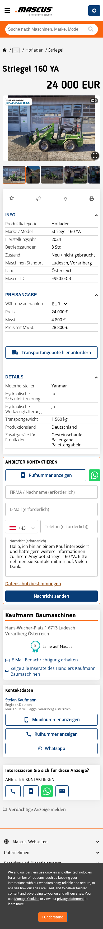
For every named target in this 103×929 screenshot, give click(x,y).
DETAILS (14, 377)
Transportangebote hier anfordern (56, 352)
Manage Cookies (26, 899)
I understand (52, 917)
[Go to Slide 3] (52, 175)
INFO (10, 215)
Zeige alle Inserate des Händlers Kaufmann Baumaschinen (53, 671)
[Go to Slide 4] (76, 175)
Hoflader (34, 50)
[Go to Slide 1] (14, 175)
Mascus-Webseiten (30, 842)
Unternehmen (16, 852)
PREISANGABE (21, 294)
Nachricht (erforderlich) (28, 540)
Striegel (55, 50)
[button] (51, 128)
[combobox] (52, 303)
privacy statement (70, 899)
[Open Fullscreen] (95, 155)
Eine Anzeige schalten (94, 10)
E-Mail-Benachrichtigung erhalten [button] (45, 660)
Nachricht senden (51, 596)
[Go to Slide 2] (33, 175)
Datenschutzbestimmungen (33, 584)
